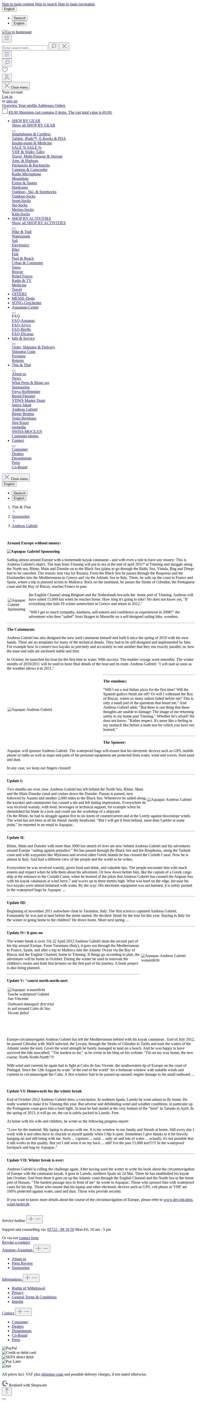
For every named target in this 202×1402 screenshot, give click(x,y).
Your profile (28, 105)
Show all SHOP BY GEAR (33, 125)
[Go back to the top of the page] (7, 1391)
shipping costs (52, 1374)
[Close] (4, 1399)
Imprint (17, 1301)
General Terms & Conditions (34, 1297)
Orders (60, 105)
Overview (10, 105)
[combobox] (25, 48)
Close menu (19, 87)
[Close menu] (14, 131)
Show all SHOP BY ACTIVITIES (39, 223)
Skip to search (46, 4)
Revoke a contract (16, 1242)
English (19, 23)
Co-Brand (19, 1335)
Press (16, 1340)
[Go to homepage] (17, 32)
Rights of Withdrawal (28, 1288)
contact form (28, 1238)
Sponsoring (21, 1268)
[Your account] (7, 78)
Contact (8, 1313)
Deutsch (20, 18)
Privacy (18, 1293)
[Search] (53, 46)
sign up (11, 101)
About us (19, 1259)
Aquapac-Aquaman (18, 1250)
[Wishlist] (5, 71)
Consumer (20, 1322)
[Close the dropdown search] (64, 46)
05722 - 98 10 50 (60, 1229)
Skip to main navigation (76, 4)
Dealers (18, 1326)
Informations (12, 1279)
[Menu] (7, 38)
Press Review (22, 1263)
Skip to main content (18, 4)
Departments (22, 1331)
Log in (7, 96)
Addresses (46, 105)
